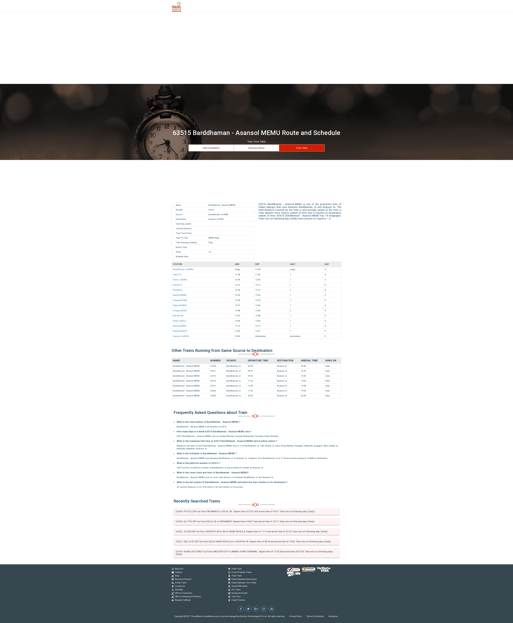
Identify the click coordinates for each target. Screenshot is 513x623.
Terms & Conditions (315, 616)
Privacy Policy (295, 616)
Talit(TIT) (177, 274)
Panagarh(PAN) (180, 300)
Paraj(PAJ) (178, 290)
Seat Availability (211, 148)
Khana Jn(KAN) (180, 279)
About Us (178, 569)
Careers (178, 572)
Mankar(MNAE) (180, 295)
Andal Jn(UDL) (179, 321)
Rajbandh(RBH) (180, 305)
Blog (176, 576)
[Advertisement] (80, 18)
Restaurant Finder (239, 593)
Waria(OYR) (178, 315)
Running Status (256, 148)
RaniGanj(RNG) (180, 326)
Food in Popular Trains (241, 572)
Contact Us (179, 586)
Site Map (178, 590)
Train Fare (235, 596)
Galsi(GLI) (177, 285)
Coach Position (237, 600)
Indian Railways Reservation (243, 579)
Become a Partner (182, 579)
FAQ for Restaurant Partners (187, 596)
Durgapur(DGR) (180, 310)
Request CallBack (182, 600)
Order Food (236, 569)
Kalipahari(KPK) (180, 331)
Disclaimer (333, 616)
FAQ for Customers (183, 593)
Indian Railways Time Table (243, 583)
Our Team (235, 590)
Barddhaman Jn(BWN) (183, 269)
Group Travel (180, 583)
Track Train (236, 576)
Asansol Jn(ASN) (181, 336)
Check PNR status (239, 586)
